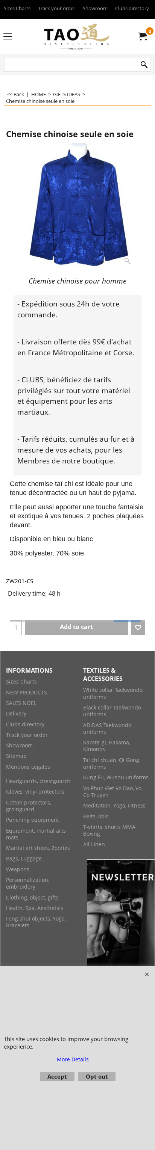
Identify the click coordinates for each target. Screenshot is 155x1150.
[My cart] (142, 36)
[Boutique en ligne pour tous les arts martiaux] (76, 36)
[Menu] (7, 37)
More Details (73, 1059)
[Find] (144, 65)
